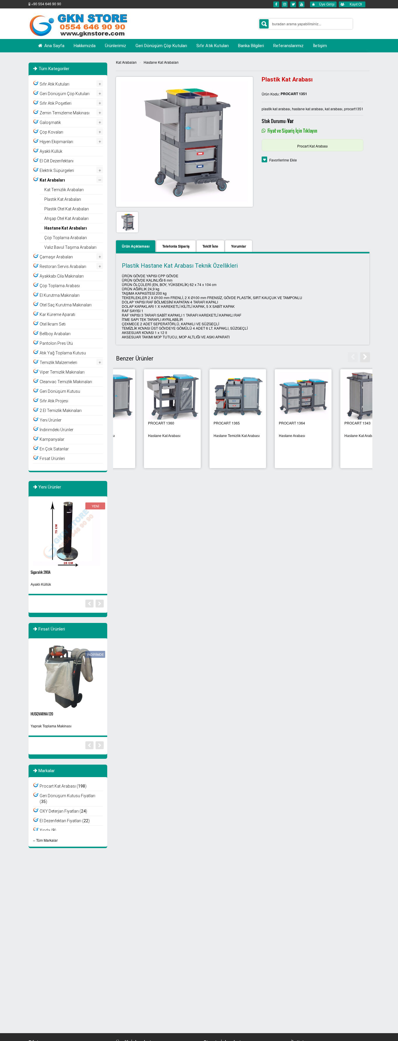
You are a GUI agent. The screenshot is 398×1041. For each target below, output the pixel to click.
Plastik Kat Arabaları (62, 199)
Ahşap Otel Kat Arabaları (66, 218)
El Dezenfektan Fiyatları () (65, 820)
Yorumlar (238, 246)
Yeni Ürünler (50, 420)
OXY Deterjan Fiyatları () (63, 811)
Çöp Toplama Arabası (60, 285)
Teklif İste (210, 246)
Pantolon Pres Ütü (56, 343)
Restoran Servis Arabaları (63, 266)
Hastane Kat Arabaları (161, 62)
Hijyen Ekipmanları (56, 141)
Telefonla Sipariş (176, 246)
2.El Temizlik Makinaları (61, 410)
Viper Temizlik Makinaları (62, 372)
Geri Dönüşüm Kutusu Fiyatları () (67, 798)
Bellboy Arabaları (55, 333)
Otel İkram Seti (53, 324)
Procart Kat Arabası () (63, 786)
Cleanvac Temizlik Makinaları (66, 381)
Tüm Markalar (47, 840)
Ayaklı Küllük (51, 151)
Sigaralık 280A (40, 572)
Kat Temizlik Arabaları (64, 189)
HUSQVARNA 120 (42, 714)
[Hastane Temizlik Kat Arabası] (210, 395)
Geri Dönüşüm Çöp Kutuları (64, 93)
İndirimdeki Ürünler (56, 429)
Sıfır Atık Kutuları (54, 84)
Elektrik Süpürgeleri (57, 170)
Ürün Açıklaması (135, 246)
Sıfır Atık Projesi (54, 401)
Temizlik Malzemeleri (58, 362)
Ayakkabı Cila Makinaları (62, 276)
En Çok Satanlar (54, 449)
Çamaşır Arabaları (56, 257)
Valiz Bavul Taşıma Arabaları (70, 247)
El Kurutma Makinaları (60, 295)
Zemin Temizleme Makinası (64, 113)
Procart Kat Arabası (312, 145)
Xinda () (48, 830)
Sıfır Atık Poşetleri (55, 103)
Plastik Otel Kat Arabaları (66, 209)
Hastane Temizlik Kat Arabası (209, 436)
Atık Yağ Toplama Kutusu (63, 353)
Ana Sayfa (53, 45)
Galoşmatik (50, 122)
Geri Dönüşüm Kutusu (60, 391)
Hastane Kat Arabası (136, 436)
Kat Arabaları (126, 62)
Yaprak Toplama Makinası (51, 726)
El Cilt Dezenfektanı (56, 161)
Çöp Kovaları (51, 132)
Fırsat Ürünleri (52, 458)
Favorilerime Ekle (283, 159)
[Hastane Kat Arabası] (144, 395)
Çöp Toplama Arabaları (65, 237)
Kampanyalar (52, 439)
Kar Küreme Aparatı (57, 314)
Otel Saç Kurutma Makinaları (65, 305)
